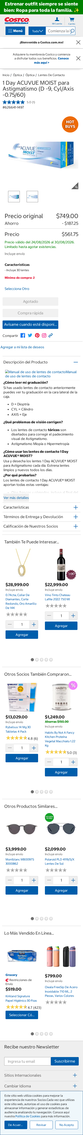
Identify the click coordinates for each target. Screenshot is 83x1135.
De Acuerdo (16, 1125)
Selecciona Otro (17, 289)
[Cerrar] (78, 42)
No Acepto (66, 1125)
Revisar (41, 1125)
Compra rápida (30, 313)
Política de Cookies (27, 1116)
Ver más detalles (16, 498)
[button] (72, 31)
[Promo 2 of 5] (37, 660)
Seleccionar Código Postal (23, 1015)
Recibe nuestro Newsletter (31, 1047)
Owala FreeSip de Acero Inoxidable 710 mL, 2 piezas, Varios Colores (61, 991)
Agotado (30, 301)
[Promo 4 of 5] (46, 660)
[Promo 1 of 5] (32, 660)
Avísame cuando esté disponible (31, 324)
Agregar (22, 634)
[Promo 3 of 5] (41, 660)
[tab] (41, 1075)
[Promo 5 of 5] (51, 660)
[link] (22, 335)
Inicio (6, 75)
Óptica (17, 75)
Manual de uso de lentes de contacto (41, 374)
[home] (17, 20)
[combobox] (37, 31)
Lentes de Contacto (51, 75)
